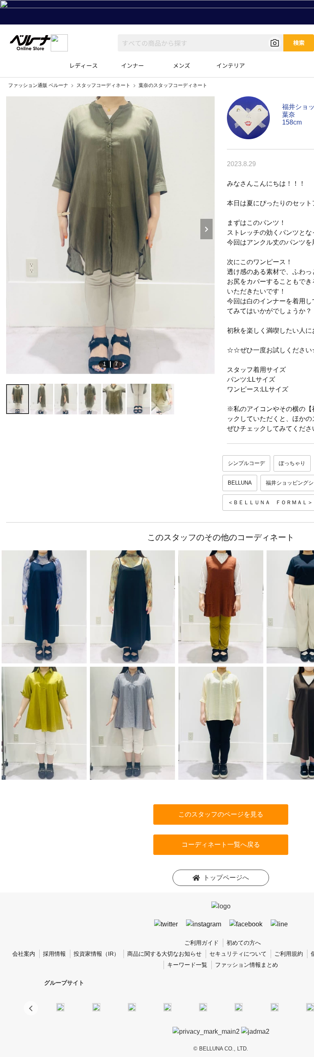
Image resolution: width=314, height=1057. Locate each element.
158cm (292, 122)
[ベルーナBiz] (96, 1007)
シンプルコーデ (246, 463)
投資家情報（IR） (96, 953)
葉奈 (288, 114)
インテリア (230, 65)
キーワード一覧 (187, 964)
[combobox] (200, 42)
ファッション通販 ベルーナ (38, 85)
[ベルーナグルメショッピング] (239, 1007)
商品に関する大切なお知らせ (164, 953)
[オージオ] (310, 1007)
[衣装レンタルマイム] (60, 1007)
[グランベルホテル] (203, 1007)
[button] (31, 1008)
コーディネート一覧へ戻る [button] (221, 844)
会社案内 (23, 953)
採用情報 (54, 953)
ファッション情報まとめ (246, 964)
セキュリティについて (238, 953)
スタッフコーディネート (103, 85)
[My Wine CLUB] (274, 1007)
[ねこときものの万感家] (132, 1007)
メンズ (181, 65)
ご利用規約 (288, 953)
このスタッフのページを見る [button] (220, 814)
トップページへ (226, 877)
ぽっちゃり (292, 463)
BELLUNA (240, 483)
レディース (83, 65)
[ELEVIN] (168, 1007)
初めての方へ (244, 942)
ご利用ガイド (201, 942)
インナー (132, 65)
